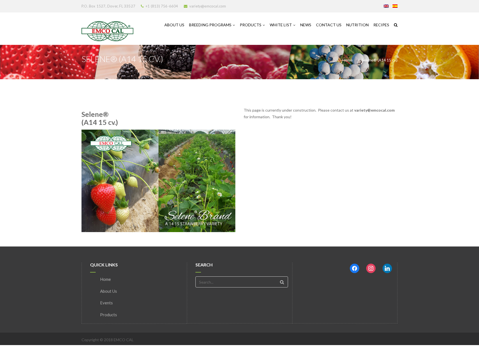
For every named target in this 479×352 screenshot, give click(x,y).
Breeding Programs (210, 24)
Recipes (381, 24)
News (305, 24)
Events (106, 302)
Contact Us (329, 24)
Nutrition (357, 24)
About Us (174, 24)
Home (347, 60)
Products (250, 24)
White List (281, 24)
